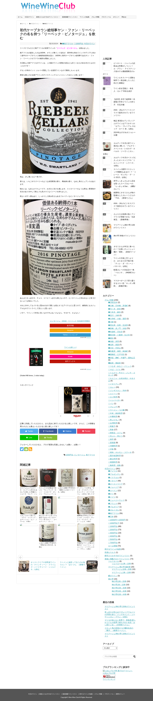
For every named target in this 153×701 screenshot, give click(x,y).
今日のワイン (29, 17)
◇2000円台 (113, 530)
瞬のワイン (112, 576)
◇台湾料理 (112, 423)
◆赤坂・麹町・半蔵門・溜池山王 (121, 358)
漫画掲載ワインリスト (70, 17)
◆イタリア (112, 481)
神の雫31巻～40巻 (119, 591)
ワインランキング (109, 679)
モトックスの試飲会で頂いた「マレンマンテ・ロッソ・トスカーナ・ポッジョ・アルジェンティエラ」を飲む (47, 492)
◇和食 (111, 430)
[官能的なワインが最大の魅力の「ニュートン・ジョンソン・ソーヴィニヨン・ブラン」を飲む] (86, 533)
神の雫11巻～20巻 (119, 581)
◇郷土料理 (112, 459)
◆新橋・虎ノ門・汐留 (117, 328)
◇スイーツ (112, 394)
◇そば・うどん (114, 369)
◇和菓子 (111, 426)
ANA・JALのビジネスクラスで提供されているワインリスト (124, 206)
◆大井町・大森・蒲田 (117, 319)
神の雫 (111, 579)
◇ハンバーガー (114, 400)
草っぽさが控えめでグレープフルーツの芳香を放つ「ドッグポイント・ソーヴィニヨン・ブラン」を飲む (120, 614)
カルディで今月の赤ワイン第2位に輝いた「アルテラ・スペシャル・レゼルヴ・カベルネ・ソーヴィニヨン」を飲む (119, 148)
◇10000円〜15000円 (116, 520)
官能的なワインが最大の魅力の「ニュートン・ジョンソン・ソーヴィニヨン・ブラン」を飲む (85, 546)
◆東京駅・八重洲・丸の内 (119, 335)
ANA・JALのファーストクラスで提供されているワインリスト (124, 112)
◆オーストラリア (115, 484)
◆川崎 (111, 322)
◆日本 (111, 517)
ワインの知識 (84, 17)
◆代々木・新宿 (114, 309)
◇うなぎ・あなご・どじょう (119, 366)
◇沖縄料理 (112, 446)
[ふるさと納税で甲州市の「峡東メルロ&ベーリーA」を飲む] (67, 478)
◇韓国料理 (112, 462)
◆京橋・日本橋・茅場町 (118, 306)
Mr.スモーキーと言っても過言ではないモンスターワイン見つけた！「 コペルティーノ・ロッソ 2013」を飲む (48, 519)
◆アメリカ (112, 471)
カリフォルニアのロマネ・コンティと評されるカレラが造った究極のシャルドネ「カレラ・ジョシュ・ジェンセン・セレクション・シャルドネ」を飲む (28, 494)
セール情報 (112, 546)
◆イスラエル (113, 477)
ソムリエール (113, 561)
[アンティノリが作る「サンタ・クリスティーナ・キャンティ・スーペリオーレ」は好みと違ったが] (86, 478)
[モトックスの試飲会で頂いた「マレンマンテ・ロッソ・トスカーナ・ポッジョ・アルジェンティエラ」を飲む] (48, 478)
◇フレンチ (112, 407)
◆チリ (111, 494)
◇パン (111, 404)
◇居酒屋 (111, 443)
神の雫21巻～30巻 (119, 588)
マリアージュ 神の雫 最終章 (119, 567)
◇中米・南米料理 (115, 413)
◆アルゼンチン (114, 474)
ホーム (20, 17)
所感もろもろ (110, 552)
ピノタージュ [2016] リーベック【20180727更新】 (70, 321)
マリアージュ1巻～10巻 (121, 572)
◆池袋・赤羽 (113, 341)
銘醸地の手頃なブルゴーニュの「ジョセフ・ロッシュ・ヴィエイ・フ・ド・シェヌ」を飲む (85, 518)
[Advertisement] (39, 402)
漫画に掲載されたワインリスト (117, 559)
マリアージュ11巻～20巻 (122, 569)
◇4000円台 (113, 536)
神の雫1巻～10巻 (119, 585)
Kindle (70, 356)
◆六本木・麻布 (114, 312)
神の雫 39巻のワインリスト (125, 236)
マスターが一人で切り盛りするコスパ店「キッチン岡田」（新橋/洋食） (124, 283)
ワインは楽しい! (70, 347)
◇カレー (111, 387)
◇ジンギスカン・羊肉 (117, 390)
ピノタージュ (79, 455)
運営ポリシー (120, 694)
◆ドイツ (111, 497)
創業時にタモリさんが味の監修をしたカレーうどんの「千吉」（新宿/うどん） (124, 195)
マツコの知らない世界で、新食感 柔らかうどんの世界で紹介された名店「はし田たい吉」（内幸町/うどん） (120, 622)
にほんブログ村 (109, 673)
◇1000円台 (78, 44)
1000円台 (69, 455)
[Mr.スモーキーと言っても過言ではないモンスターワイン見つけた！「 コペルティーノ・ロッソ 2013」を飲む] (48, 505)
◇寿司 (111, 439)
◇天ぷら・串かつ (115, 436)
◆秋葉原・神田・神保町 (118, 351)
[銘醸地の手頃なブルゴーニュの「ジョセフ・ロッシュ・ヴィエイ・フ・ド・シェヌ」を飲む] (86, 505)
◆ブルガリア (113, 507)
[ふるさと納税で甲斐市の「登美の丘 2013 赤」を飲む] (48, 533)
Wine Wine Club (73, 697)
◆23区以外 (112, 302)
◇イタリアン (113, 384)
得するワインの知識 (113, 549)
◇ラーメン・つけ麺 (116, 410)
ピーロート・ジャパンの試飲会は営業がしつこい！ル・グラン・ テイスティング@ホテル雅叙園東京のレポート (119, 68)
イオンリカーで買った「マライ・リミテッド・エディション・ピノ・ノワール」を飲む (28, 518)
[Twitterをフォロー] (22, 449)
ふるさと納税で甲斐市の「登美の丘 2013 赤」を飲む (47, 545)
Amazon (70, 330)
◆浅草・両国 (113, 345)
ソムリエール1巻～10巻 (121, 564)
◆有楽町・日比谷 (115, 332)
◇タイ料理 (112, 397)
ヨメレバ (89, 369)
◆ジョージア (113, 487)
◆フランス (112, 504)
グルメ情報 (95, 17)
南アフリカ (90, 455)
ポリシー (116, 17)
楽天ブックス (70, 361)
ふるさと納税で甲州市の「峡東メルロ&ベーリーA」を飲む (66, 490)
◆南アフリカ (67, 44)
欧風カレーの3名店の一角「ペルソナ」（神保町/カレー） (125, 272)
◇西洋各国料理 (114, 456)
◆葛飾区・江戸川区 (116, 354)
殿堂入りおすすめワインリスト (117, 556)
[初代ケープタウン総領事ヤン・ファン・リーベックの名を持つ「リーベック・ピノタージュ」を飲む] (67, 431)
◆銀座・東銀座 (114, 363)
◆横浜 (111, 338)
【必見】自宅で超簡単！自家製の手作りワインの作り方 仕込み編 (124, 102)
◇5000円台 (113, 539)
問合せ (124, 17)
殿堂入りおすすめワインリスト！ (48, 17)
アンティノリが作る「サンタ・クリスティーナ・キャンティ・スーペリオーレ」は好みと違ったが (85, 491)
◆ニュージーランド (116, 500)
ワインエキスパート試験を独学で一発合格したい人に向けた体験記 (124, 80)
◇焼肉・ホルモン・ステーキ (119, 452)
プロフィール (106, 17)
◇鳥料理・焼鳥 (114, 465)
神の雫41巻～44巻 (119, 594)
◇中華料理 (112, 417)
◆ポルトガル (113, 510)
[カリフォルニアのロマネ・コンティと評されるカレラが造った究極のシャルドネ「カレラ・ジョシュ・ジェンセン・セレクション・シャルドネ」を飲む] (29, 478)
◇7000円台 (113, 543)
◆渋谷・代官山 (114, 348)
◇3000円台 (113, 533)
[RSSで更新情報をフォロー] (30, 449)
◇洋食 (111, 449)
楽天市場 (70, 325)
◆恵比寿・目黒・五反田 (118, 325)
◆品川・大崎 (113, 315)
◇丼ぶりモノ (113, 420)
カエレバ (89, 337)
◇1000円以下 (113, 523)
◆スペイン (112, 491)
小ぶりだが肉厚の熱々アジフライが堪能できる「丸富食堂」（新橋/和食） (124, 216)
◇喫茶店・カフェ (115, 433)
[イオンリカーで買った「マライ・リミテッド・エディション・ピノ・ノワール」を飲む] (29, 505)
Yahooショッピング (70, 335)
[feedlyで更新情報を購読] (26, 449)
